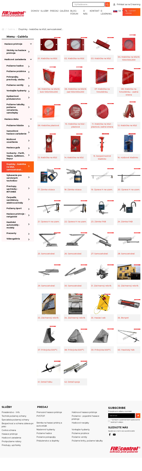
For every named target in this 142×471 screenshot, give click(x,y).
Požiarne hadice (15, 66)
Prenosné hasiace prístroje (49, 412)
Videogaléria (13, 239)
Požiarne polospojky (46, 437)
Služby (45, 11)
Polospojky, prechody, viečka (15, 78)
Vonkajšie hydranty (16, 90)
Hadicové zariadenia (15, 59)
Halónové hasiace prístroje (84, 412)
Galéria (64, 11)
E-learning (106, 12)
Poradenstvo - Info (11, 412)
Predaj (54, 11)
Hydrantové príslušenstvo (14, 97)
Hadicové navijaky (80, 423)
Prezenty (11, 233)
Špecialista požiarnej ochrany (15, 419)
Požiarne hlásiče (15, 125)
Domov (35, 11)
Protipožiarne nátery (11, 441)
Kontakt (94, 11)
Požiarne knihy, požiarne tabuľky (87, 440)
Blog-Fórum (74, 12)
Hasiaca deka (11, 119)
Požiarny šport (14, 208)
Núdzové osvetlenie (12, 140)
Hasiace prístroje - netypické (16, 215)
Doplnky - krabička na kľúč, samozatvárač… (16, 167)
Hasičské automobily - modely (13, 225)
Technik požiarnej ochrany (14, 416)
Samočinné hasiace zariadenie (16, 132)
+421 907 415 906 (130, 12)
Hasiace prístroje (13, 44)
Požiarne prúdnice (16, 71)
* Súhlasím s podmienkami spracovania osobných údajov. (125, 421)
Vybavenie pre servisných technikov (14, 178)
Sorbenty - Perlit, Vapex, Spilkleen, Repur (16, 156)
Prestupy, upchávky (11, 445)
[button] (117, 11)
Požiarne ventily (15, 85)
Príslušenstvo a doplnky (47, 440)
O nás (85, 12)
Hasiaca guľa (13, 147)
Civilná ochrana (9, 430)
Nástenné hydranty (45, 429)
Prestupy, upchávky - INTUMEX (12, 189)
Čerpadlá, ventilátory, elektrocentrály (15, 200)
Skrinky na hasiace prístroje (16, 51)
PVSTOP (40, 416)
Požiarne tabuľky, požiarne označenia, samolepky (16, 108)
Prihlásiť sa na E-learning (128, 4)
